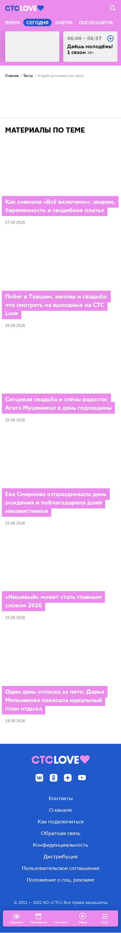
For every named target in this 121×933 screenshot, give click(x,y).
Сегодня (37, 22)
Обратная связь (60, 833)
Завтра (64, 22)
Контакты (61, 798)
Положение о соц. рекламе (60, 879)
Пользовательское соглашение (60, 868)
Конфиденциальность (60, 844)
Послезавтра (96, 22)
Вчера (12, 22)
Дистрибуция (60, 856)
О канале (60, 810)
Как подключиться (61, 821)
